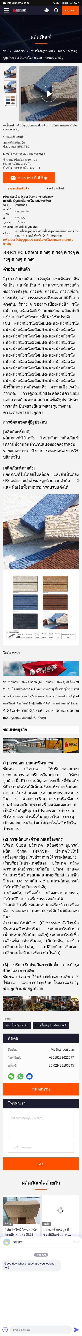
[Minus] (76, 1242)
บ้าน (6, 51)
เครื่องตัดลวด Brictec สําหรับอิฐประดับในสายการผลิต (59, 1232)
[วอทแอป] (20, 1076)
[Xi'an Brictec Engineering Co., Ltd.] (20, 10)
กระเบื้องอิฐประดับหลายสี (50, 1025)
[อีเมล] (29, 1076)
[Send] (76, 1329)
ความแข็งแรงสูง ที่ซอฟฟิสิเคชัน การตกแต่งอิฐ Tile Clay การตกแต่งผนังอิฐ (21, 1232)
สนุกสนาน (71, 10)
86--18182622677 (67, 2)
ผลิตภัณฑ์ (19, 51)
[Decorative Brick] (49, 93)
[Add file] (5, 1329)
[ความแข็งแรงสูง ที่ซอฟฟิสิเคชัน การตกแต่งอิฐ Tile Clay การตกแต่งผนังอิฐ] (21, 1210)
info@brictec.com (18, 2)
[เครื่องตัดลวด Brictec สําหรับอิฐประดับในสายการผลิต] (60, 1210)
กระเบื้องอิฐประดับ (41, 51)
